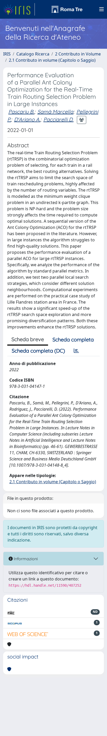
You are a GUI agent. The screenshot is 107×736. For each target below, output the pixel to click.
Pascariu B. (21, 111)
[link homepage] (19, 9)
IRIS (7, 54)
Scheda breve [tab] (27, 339)
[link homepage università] (67, 9)
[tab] (76, 350)
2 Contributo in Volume (78, 54)
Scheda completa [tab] (73, 339)
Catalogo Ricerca (32, 54)
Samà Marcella (55, 111)
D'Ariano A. (27, 119)
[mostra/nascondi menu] (101, 9)
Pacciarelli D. (58, 119)
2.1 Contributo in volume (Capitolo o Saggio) (52, 60)
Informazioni (25, 558)
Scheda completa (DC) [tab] (38, 350)
